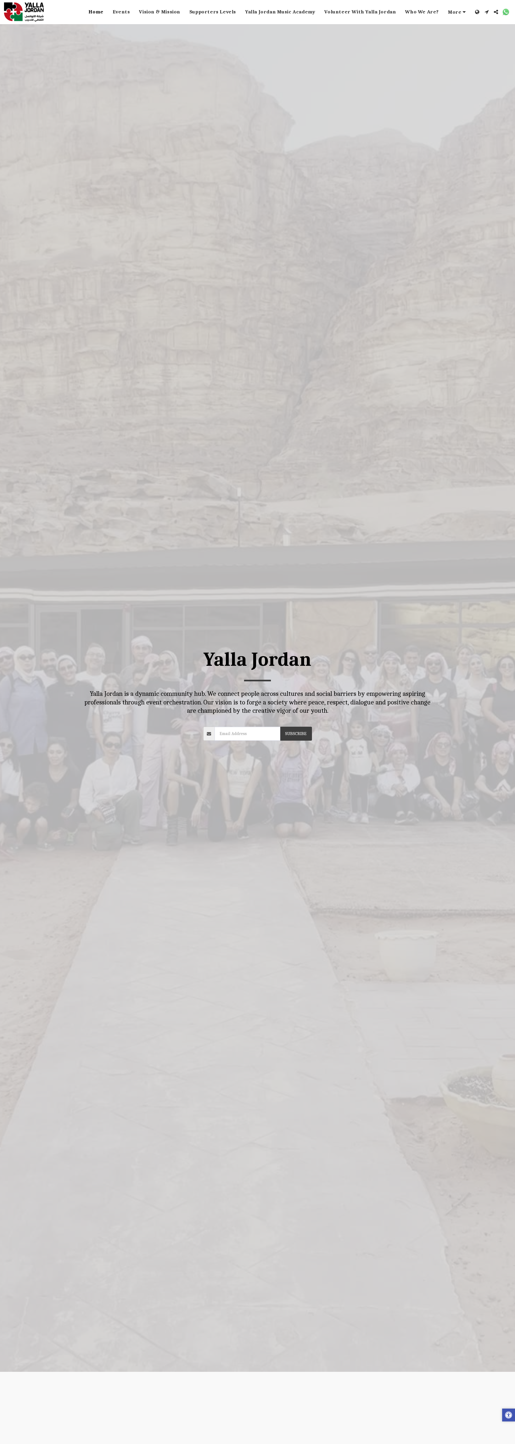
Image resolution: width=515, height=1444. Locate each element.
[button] (486, 11)
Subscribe (296, 733)
